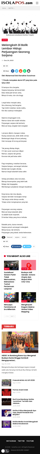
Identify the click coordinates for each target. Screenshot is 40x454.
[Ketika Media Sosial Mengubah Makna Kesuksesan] (6, 424)
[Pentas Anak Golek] (6, 392)
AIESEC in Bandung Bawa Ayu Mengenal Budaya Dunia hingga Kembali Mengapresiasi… (19, 358)
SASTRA (4, 40)
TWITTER (21, 441)
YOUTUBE (30, 441)
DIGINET (26, 450)
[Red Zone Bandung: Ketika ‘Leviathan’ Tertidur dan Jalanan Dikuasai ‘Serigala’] (6, 401)
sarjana (17, 237)
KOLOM (24, 269)
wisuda (24, 237)
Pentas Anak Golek (20, 390)
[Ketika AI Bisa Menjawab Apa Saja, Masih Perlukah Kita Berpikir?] (6, 413)
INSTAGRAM (11, 441)
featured (9, 237)
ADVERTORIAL (6, 351)
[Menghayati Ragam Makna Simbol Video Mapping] (28, 297)
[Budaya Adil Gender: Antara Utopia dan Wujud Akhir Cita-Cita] (28, 265)
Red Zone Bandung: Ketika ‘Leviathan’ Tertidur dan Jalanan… (23, 401)
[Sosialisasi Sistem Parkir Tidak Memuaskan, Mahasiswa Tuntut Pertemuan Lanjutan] (11, 265)
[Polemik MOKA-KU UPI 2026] (6, 382)
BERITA (7, 269)
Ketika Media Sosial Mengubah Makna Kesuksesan (25, 423)
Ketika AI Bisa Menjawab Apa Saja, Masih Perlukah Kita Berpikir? (24, 412)
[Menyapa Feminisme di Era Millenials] (11, 297)
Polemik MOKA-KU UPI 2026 (24, 380)
